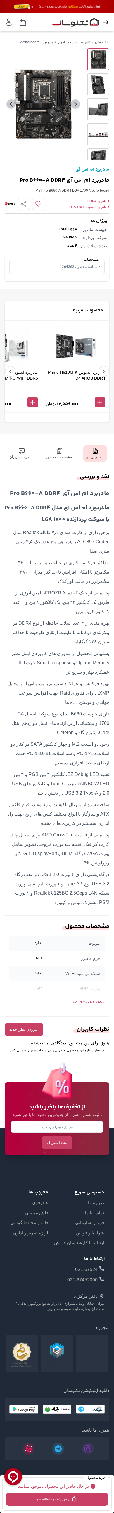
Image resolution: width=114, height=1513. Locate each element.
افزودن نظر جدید (24, 1029)
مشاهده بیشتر (92, 1002)
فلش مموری (36, 1212)
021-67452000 (82, 1279)
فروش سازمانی (89, 1222)
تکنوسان (101, 42)
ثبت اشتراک (57, 1142)
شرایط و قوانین (90, 1232)
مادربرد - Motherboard (36, 42)
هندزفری (40, 1202)
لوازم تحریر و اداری (30, 1232)
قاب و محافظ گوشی (29, 1222)
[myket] (90, 1409)
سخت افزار (66, 42)
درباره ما (96, 1202)
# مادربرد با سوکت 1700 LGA (89, 207)
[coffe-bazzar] (57, 1409)
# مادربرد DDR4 (98, 201)
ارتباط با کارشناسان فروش (79, 1242)
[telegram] (58, 1449)
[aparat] (28, 1449)
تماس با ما (94, 1212)
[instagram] (88, 1449)
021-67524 (86, 1269)
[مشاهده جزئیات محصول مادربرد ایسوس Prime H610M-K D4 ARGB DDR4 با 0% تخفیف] (75, 392)
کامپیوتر (85, 42)
